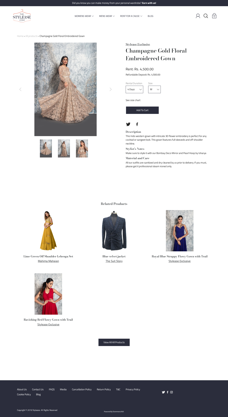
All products (31, 36)
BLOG (150, 16)
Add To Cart (142, 110)
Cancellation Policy (81, 389)
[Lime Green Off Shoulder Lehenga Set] (48, 231)
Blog (38, 394)
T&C (118, 389)
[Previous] (20, 89)
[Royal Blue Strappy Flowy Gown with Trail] (179, 231)
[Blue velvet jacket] (114, 231)
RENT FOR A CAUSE (130, 16)
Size (150, 83)
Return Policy (104, 389)
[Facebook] (137, 124)
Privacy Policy (133, 389)
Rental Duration (134, 83)
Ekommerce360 (118, 411)
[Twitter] (128, 124)
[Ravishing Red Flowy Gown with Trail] (48, 294)
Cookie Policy (24, 394)
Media (63, 389)
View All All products (114, 342)
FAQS (52, 389)
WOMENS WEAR (83, 16)
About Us (22, 389)
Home (20, 36)
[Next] (110, 89)
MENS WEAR (105, 16)
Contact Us (38, 389)
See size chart (133, 100)
